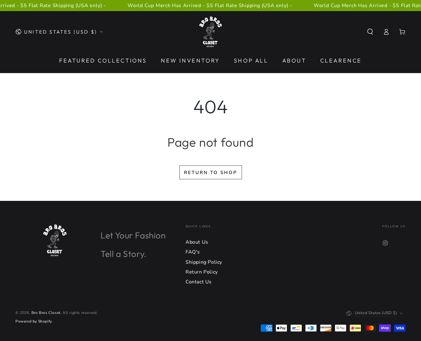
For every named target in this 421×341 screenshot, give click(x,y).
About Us (197, 242)
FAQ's (193, 252)
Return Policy (202, 272)
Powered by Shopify (33, 321)
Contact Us (199, 281)
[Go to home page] (210, 32)
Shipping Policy (204, 262)
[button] (370, 32)
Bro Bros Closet (45, 312)
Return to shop (210, 172)
